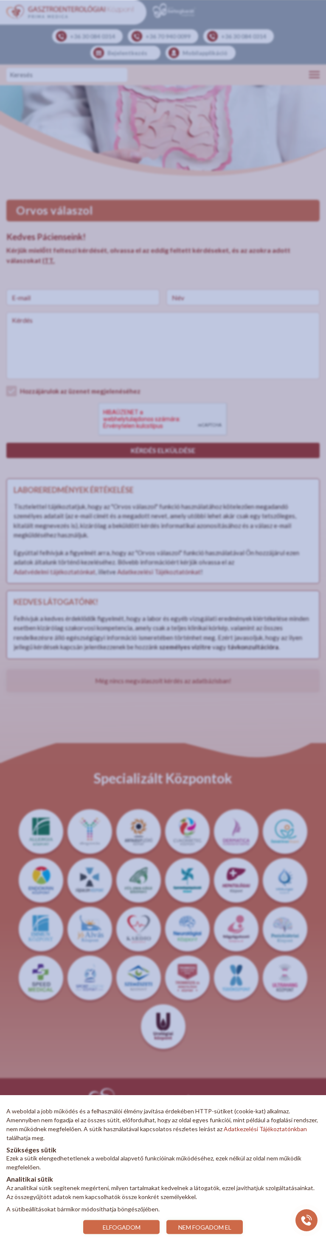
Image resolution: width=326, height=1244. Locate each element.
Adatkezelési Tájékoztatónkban (265, 1128)
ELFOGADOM (122, 1226)
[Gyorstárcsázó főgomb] (306, 1220)
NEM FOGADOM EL (204, 1226)
